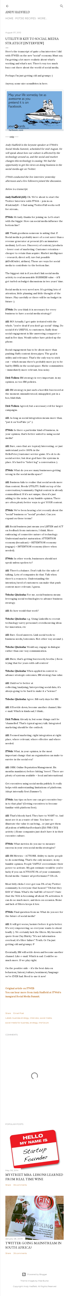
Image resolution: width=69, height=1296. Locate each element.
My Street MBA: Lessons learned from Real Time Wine (34, 1176)
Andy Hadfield (17, 12)
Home (9, 18)
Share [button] (8, 1013)
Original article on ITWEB (19, 988)
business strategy (20, 1018)
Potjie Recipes (25, 18)
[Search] (62, 5)
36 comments (20, 1185)
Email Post (18, 1013)
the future (44, 1022)
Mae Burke (43, 1280)
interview (34, 1018)
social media (46, 1018)
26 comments (20, 1253)
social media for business (17, 1022)
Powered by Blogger (37, 1274)
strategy (34, 1022)
